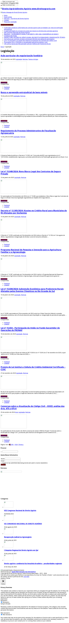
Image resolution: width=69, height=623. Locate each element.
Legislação (19, 59)
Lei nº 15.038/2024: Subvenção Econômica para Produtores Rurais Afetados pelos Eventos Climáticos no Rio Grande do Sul (32, 290)
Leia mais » (4, 82)
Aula (16, 412)
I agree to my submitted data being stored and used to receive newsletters (25, 463)
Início (5, 15)
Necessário (6, 602)
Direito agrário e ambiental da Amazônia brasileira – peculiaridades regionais (33, 563)
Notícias (25, 59)
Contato (6, 20)
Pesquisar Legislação (10, 22)
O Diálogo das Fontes (10, 36)
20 (17, 444)
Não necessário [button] (5, 613)
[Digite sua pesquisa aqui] (1, 5)
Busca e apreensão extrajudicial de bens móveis (24, 92)
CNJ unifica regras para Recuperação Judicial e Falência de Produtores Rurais (27, 44)
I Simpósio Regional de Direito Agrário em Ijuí (21, 550)
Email (2, 461)
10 (15, 444)
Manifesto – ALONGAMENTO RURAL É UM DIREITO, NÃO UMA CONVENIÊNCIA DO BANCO (31, 34)
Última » (21, 444)
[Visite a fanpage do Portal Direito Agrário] (14, 12)
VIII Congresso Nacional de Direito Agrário (17, 32)
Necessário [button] (4, 600)
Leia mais (26, 576)
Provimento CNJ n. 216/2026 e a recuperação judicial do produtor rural (25, 42)
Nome (3, 459)
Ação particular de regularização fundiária (21, 55)
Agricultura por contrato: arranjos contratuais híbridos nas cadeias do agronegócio (29, 39)
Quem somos (8, 17)
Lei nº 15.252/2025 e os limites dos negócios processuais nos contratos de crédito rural (30, 40)
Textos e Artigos (33, 59)
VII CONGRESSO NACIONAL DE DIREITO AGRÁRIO (23, 524)
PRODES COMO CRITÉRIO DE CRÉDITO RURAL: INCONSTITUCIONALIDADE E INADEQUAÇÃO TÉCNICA (34, 37)
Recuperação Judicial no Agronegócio (18, 537)
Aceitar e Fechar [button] (5, 578)
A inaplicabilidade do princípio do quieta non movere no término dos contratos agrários (31, 31)
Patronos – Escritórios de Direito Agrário (16, 18)
